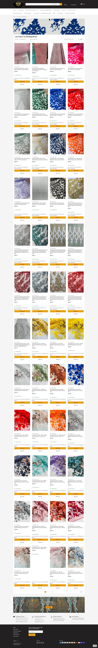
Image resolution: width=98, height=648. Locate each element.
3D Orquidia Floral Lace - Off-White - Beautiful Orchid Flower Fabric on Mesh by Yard (75, 436)
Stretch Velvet (36, 13)
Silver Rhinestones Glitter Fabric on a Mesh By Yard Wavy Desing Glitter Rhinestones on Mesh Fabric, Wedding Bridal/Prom (22, 345)
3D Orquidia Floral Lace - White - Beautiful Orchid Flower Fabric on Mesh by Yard (21, 390)
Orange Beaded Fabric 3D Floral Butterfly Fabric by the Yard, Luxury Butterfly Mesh (75, 159)
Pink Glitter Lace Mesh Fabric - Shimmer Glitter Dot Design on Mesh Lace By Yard (21, 69)
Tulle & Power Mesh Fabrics (70, 13)
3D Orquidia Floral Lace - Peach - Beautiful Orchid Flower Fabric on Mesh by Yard (39, 436)
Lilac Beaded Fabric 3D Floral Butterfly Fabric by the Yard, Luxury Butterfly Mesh (22, 204)
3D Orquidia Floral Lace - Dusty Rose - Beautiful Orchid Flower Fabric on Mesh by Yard (39, 527)
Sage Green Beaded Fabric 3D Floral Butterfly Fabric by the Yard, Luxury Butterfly (22, 159)
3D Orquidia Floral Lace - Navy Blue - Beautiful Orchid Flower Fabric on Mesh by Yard (21, 482)
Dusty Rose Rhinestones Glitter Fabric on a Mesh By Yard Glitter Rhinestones (57, 69)
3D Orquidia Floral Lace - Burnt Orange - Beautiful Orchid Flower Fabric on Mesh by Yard (57, 527)
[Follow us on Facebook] (37, 642)
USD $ (15, 640)
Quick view (22, 84)
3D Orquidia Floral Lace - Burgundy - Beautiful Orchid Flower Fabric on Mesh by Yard (75, 527)
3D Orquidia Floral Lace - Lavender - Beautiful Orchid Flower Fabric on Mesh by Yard (57, 482)
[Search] (61, 4)
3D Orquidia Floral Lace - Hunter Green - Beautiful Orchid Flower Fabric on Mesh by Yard (75, 482)
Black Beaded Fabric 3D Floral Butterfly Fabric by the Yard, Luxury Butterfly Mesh (57, 204)
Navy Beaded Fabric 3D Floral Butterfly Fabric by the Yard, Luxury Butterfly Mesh (57, 159)
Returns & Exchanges (17, 631)
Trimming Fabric (60, 13)
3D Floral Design (57, 10)
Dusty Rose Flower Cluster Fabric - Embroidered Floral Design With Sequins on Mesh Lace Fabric (39, 69)
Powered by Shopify (16, 644)
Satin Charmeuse (27, 13)
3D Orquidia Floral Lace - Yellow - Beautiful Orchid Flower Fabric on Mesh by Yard (75, 344)
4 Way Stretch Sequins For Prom (32, 10)
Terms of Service (16, 634)
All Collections (21, 10)
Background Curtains (71, 10)
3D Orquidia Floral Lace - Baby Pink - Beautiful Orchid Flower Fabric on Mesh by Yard (57, 573)
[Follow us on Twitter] (39, 642)
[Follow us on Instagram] (41, 642)
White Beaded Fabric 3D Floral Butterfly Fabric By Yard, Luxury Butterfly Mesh (39, 204)
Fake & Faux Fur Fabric (17, 13)
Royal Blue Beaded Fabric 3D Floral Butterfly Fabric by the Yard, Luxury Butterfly (57, 115)
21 (52, 591)
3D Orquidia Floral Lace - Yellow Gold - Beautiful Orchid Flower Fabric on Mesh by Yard (39, 345)
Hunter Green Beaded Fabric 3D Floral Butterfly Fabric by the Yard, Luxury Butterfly (40, 115)
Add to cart (22, 81)
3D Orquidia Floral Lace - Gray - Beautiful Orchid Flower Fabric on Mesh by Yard (21, 527)
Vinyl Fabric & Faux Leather (46, 13)
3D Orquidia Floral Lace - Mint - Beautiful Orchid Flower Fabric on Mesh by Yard (39, 481)
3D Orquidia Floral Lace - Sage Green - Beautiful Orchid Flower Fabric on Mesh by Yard (39, 390)
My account (73, 4)
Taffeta (54, 13)
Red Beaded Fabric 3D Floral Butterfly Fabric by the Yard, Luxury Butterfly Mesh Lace (75, 115)
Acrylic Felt (63, 10)
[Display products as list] (82, 39)
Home (14, 10)
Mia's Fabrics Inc (17, 112)
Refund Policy (15, 629)
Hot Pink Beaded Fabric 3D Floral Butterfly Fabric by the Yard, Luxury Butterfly (75, 69)
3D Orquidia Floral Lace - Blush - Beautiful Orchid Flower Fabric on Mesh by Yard (21, 573)
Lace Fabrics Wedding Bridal (45, 10)
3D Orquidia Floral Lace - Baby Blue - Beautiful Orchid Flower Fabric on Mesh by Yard (75, 573)
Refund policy (15, 636)
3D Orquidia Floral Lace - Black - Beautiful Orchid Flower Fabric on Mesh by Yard (39, 548)
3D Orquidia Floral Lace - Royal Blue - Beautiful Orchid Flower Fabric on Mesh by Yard (75, 390)
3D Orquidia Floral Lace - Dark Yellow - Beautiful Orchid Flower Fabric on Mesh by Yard (57, 345)
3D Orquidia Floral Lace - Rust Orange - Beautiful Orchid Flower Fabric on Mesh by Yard (57, 390)
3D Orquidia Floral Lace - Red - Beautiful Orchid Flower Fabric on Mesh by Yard (21, 436)
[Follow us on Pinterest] (43, 642)
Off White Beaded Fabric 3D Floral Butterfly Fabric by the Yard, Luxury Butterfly (22, 115)
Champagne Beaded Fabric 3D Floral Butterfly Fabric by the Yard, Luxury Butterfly (40, 159)
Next (81, 591)
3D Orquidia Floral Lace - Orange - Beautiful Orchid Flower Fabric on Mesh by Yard (57, 436)
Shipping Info (15, 632)
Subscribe (32, 634)
